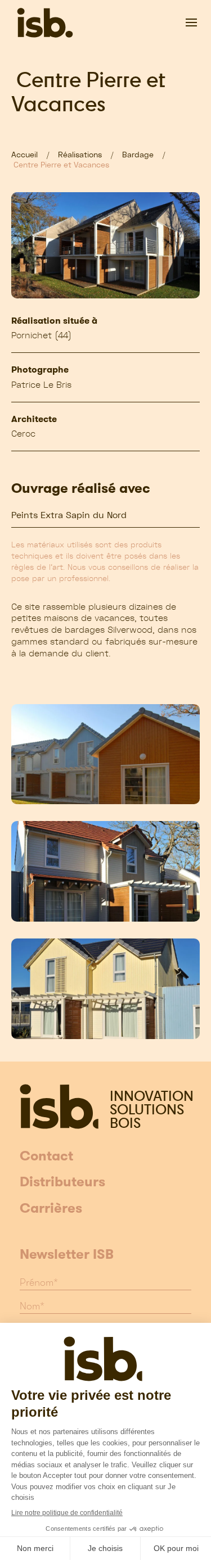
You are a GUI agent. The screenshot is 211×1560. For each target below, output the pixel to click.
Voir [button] (105, 753)
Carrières (51, 1209)
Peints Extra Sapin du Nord (69, 515)
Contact (46, 1157)
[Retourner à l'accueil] (45, 22)
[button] (191, 22)
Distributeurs (62, 1182)
